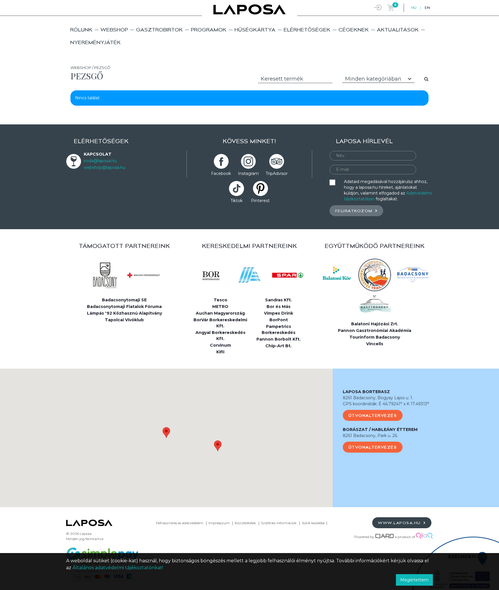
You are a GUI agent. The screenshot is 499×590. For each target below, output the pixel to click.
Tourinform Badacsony (374, 337)
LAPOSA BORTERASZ (366, 391)
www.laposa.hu (400, 523)
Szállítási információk (279, 523)
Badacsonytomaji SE (124, 300)
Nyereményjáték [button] (95, 42)
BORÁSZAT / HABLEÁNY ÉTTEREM (380, 429)
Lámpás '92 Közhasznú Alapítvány (124, 313)
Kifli (220, 351)
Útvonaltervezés (373, 415)
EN (427, 8)
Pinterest (260, 200)
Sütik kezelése (313, 523)
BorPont (278, 319)
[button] (166, 432)
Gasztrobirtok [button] (159, 29)
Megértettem (414, 579)
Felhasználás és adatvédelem (179, 523)
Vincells (374, 343)
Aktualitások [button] (398, 29)
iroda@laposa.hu (100, 160)
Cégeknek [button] (353, 29)
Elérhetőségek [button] (307, 29)
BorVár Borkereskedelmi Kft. (220, 322)
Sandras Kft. (278, 300)
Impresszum (219, 523)
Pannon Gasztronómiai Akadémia (374, 330)
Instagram (248, 173)
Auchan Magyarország (220, 313)
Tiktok (236, 200)
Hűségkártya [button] (254, 29)
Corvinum (220, 345)
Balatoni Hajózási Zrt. (374, 323)
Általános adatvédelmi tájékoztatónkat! (117, 567)
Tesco (220, 300)
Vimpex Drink (278, 313)
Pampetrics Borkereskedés (278, 329)
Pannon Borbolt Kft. (278, 339)
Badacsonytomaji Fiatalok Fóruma (124, 306)
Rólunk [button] (81, 29)
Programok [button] (208, 29)
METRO (220, 306)
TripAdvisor (277, 173)
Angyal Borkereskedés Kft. (220, 335)
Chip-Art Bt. (278, 345)
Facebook (221, 173)
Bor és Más (279, 306)
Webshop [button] (114, 29)
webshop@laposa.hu (104, 167)
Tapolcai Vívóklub (124, 319)
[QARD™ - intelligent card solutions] (384, 537)
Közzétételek (245, 523)
